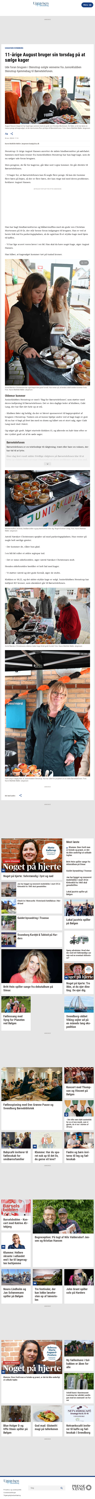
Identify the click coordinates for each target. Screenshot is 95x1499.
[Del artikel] (11, 133)
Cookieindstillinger (9, 1492)
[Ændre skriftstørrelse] (6, 133)
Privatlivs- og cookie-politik (12, 1490)
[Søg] (61, 1488)
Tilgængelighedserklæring (12, 1495)
